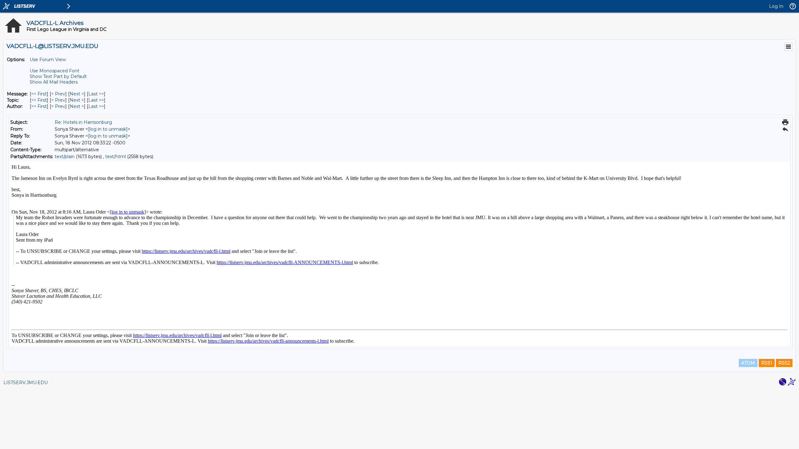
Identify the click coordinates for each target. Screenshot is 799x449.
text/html (115, 156)
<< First (39, 94)
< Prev (58, 94)
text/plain (65, 156)
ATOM (748, 363)
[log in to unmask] (108, 129)
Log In (776, 6)
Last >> (96, 94)
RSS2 (784, 363)
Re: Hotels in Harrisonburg (83, 122)
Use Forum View (48, 59)
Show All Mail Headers (54, 82)
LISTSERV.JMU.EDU (25, 382)
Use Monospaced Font (54, 71)
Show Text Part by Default (58, 76)
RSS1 (766, 363)
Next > (77, 94)
